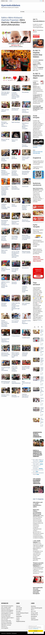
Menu (23, 11)
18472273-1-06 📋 (16, 45)
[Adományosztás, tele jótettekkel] (36, 407)
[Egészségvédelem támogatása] (36, 347)
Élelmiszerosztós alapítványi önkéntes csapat (15, 223)
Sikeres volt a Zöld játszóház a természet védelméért (26, 207)
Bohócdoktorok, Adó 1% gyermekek (42, 379)
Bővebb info (35, 628)
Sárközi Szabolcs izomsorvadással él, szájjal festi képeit (15, 355)
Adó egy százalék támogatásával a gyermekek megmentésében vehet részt (15, 254)
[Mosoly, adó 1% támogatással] (36, 358)
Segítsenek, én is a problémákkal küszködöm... (37, 467)
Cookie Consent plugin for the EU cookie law (35, 632)
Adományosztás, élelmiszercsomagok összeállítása (5, 354)
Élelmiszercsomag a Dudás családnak (26, 252)
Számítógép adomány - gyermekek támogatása (4, 238)
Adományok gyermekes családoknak (4, 304)
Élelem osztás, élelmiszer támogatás (4, 251)
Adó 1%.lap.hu (19, 609)
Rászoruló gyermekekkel (25, 145)
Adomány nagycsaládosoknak (16, 382)
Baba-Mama (33, 606)
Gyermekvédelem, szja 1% (41, 369)
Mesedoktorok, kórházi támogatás (26, 220)
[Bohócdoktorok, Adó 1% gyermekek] (36, 377)
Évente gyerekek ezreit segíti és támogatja (15, 270)
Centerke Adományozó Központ (22, 613)
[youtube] (43, 0)
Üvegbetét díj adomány (20, 621)
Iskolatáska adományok (14, 282)
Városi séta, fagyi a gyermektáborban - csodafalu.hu (5, 93)
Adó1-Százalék (19, 607)
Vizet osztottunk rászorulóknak (15, 321)
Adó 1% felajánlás (38, 499)
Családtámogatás (26, 337)
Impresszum (3, 633)
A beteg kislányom (16, 336)
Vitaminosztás (25, 186)
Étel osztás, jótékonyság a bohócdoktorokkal (15, 188)
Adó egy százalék (34, 613)
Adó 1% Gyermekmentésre (42, 340)
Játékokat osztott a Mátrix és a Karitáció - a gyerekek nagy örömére (5, 284)
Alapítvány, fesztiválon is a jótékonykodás (25, 396)
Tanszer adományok (14, 205)
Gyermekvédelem (10, 5)
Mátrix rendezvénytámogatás (26, 383)
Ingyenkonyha (19, 616)
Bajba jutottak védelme (15, 140)
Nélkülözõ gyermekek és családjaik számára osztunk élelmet (5, 172)
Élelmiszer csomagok (42, 400)
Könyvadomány (25, 92)
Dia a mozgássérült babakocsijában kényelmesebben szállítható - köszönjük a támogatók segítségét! (5, 190)
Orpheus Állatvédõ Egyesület (36, 607)
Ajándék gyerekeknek (14, 157)
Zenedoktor (18, 614)
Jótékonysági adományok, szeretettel (25, 354)
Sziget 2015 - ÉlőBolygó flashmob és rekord (5, 269)
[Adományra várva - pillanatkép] (36, 387)
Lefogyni (18, 619)
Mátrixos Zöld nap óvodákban (5, 140)
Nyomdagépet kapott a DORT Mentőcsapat (15, 238)
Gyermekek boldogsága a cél (15, 396)
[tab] (34, 327)
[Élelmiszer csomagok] (36, 398)
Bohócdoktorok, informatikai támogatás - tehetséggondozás (5, 222)
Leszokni (18, 618)
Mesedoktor (33, 618)
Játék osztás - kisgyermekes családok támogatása (15, 368)
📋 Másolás (36, 36)
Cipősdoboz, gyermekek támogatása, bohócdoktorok (15, 173)
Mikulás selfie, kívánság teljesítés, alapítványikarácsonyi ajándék (26, 237)
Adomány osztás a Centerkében (5, 395)
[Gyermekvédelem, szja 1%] (36, 367)
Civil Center (18, 611)
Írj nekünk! (39, 320)
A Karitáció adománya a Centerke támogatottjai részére (25, 289)
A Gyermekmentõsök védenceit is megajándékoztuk (5, 339)
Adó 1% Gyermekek (41, 331)
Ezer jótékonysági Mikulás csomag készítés (26, 368)
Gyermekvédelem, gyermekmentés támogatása (26, 173)
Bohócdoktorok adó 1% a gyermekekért (5, 382)
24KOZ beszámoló (34, 619)
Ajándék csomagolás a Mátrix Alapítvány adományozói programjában (5, 323)
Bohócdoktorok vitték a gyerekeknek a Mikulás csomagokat (25, 125)
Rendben (35, 631)
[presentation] (34, 327)
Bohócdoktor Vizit (34, 614)
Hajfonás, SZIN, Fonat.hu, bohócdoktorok (25, 111)
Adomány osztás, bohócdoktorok (15, 109)
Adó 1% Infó (33, 611)
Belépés (11, 0)
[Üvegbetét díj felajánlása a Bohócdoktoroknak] (38, 174)
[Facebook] (40, 0)
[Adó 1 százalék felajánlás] (36, 418)
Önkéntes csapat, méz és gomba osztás (26, 158)
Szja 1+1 (32, 609)
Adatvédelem (8, 633)
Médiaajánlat (14, 633)
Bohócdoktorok (25, 268)
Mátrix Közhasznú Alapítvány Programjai (11, 18)
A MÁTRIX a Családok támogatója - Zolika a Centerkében (5, 206)
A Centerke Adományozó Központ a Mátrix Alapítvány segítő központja (15, 95)
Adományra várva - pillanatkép (42, 390)
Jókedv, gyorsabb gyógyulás (5, 110)
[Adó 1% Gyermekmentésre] (36, 338)
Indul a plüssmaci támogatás (26, 304)
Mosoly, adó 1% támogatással (42, 360)
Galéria (4, 17)
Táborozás (18, 606)
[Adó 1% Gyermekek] (36, 330)
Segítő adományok (16, 122)
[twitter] (41, 0)
